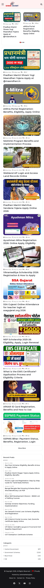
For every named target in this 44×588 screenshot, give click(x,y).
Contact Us (20, 578)
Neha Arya (8, 72)
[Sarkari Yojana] (12, 4)
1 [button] (20, 42)
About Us (12, 578)
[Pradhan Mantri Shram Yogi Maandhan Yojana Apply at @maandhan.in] (12, 17)
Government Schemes (12, 552)
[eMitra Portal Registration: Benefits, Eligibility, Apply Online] (32, 16)
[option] (12, 25)
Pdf (6, 559)
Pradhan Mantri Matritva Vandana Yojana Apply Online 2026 (20, 208)
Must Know (8, 556)
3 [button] (23, 42)
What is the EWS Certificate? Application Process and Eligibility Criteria (19, 374)
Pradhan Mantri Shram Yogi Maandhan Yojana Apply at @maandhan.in (11, 32)
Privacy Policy (30, 578)
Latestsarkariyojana (25, 574)
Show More (22, 448)
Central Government (12, 549)
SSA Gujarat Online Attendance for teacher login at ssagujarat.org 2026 (21, 307)
